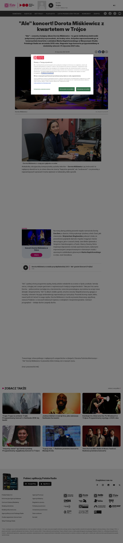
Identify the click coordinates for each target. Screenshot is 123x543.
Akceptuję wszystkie (83, 89)
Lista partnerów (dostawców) (42, 83)
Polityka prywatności (47, 73)
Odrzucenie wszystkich (67, 89)
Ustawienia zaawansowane (42, 89)
